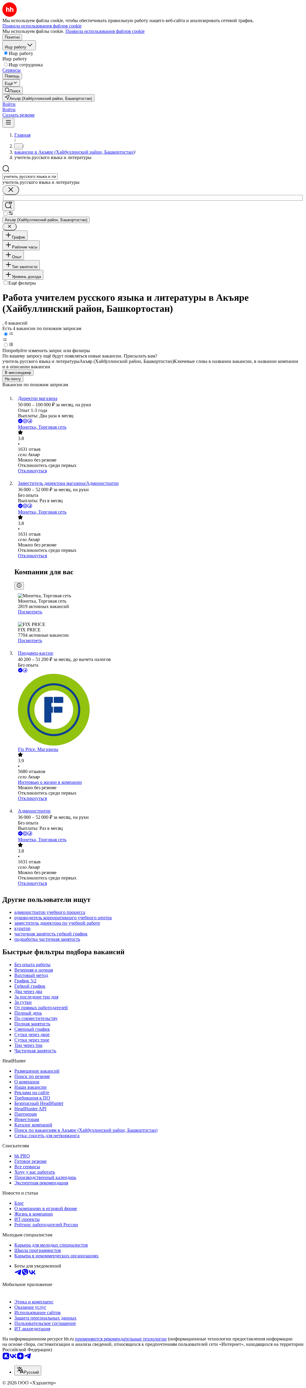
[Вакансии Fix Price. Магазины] (159, 710)
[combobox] (30, 176)
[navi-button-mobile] (8, 123)
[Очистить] (10, 190)
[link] (12, 90)
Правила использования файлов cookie (105, 31)
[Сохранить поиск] (8, 206)
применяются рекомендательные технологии (121, 1338)
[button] (9, 104)
